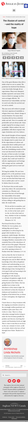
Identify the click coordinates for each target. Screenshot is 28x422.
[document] (14, 211)
